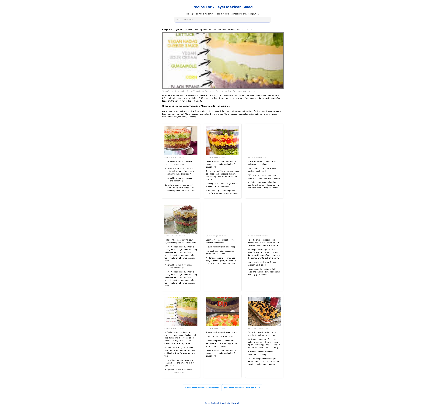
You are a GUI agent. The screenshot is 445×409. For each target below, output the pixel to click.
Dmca (207, 403)
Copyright (235, 403)
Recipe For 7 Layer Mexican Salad (222, 7)
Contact (214, 403)
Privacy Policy (224, 403)
